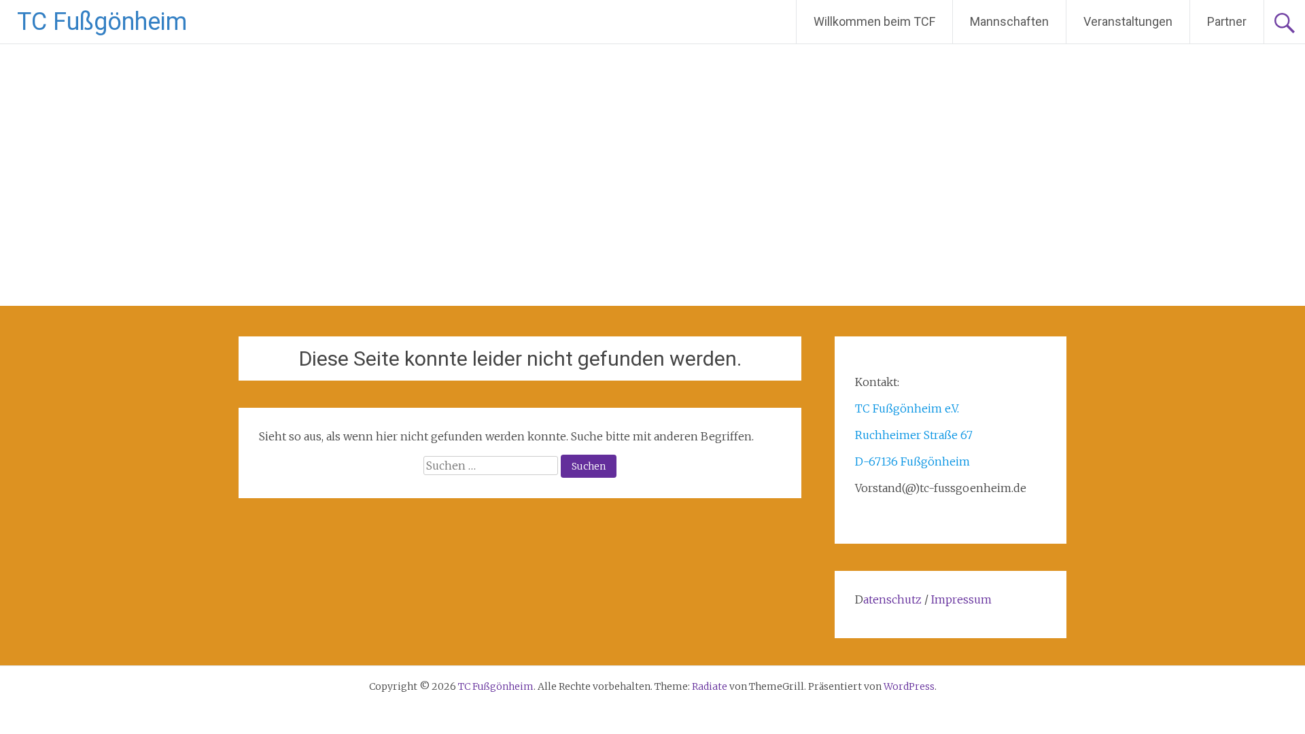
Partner (1227, 21)
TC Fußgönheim (102, 21)
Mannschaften (1009, 21)
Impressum (961, 599)
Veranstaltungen (1127, 21)
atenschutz (892, 599)
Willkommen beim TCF (874, 21)
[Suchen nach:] (492, 465)
